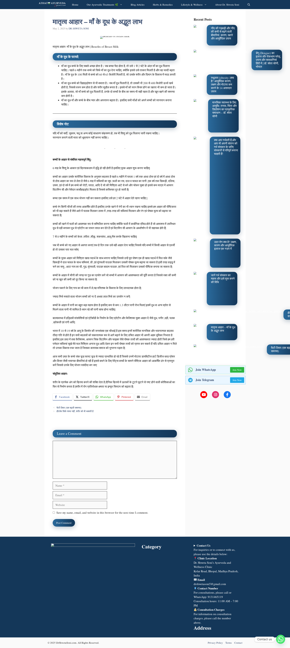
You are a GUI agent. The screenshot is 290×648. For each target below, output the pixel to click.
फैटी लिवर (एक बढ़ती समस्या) (69, 407)
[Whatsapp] (280, 639)
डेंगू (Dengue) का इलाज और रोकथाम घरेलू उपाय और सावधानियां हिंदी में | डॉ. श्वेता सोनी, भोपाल (268, 60)
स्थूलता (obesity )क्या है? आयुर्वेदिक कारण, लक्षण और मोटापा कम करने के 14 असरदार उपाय (222, 84)
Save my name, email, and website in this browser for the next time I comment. (102, 513)
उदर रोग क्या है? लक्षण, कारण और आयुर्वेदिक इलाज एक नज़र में (225, 245)
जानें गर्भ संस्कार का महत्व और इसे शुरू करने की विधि (223, 278)
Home (75, 4)
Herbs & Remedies (163, 4)
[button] (248, 4)
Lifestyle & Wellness (192, 4)
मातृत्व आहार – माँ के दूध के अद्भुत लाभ (223, 328)
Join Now (237, 369)
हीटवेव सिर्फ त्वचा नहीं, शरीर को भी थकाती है (75, 411)
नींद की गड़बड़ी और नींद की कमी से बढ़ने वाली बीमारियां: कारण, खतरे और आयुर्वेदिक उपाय (223, 33)
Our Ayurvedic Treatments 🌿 (102, 4)
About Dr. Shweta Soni (227, 4)
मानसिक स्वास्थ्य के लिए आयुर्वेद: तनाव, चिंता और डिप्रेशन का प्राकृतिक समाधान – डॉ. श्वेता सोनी (224, 109)
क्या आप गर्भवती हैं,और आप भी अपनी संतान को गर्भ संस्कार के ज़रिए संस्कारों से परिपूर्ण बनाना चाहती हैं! (226, 147)
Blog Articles (137, 4)
